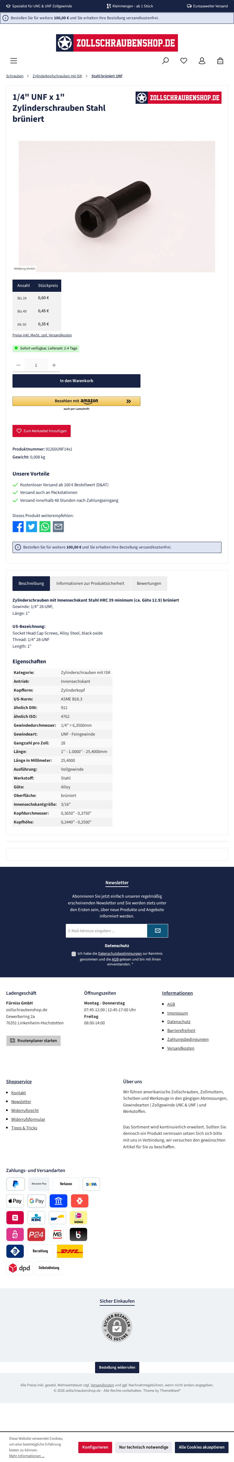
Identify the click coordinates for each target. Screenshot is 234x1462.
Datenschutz (178, 1022)
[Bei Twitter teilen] (31, 527)
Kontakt (18, 1093)
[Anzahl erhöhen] (54, 365)
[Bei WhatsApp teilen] (45, 527)
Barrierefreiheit (181, 1030)
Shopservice (19, 1081)
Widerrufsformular (28, 1119)
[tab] (31, 583)
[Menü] (13, 61)
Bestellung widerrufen (117, 1367)
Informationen (177, 993)
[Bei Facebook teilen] (18, 527)
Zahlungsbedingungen (188, 1039)
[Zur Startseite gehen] (117, 43)
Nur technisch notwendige (143, 1447)
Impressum (177, 1013)
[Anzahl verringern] (18, 365)
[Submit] (157, 931)
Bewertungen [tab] (149, 583)
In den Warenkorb (76, 381)
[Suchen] (165, 61)
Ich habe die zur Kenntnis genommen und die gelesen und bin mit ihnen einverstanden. (120, 959)
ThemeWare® (170, 1390)
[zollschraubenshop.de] (179, 98)
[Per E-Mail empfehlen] (58, 527)
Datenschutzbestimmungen (120, 953)
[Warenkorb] (220, 61)
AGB (115, 959)
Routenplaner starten (36, 1040)
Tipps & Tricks (24, 1128)
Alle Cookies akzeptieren (202, 1447)
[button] (76, 403)
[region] (117, 206)
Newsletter (21, 1101)
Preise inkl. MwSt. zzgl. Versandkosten (42, 335)
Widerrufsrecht (25, 1110)
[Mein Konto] (202, 61)
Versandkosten (180, 1048)
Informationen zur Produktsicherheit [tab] (90, 583)
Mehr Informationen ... (26, 1456)
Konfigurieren (95, 1447)
